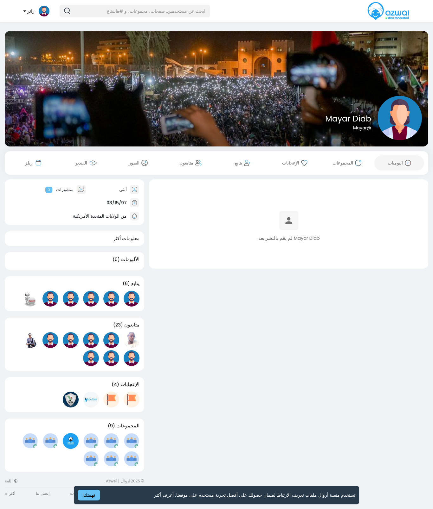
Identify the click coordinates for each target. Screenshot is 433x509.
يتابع (135, 283)
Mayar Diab (348, 118)
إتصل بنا (43, 493)
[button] (135, 11)
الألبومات (130, 259)
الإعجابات (129, 384)
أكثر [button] (12, 493)
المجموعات (127, 425)
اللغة (9, 481)
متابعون (131, 324)
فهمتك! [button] (88, 495)
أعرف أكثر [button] (164, 495)
